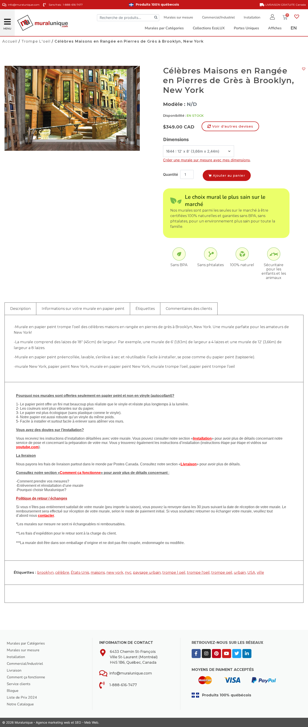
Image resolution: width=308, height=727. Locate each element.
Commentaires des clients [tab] (189, 308)
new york (114, 572)
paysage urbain (147, 572)
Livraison (14, 670)
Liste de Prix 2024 (22, 697)
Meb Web (91, 722)
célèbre (62, 572)
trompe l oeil (173, 572)
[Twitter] (236, 653)
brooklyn (45, 572)
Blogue (12, 690)
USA (251, 572)
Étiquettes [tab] (145, 308)
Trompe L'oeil (36, 41)
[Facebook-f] (196, 653)
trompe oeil (221, 572)
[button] (7, 19)
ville (260, 572)
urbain (240, 572)
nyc (128, 572)
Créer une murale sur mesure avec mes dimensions (206, 160)
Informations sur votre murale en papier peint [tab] (83, 308)
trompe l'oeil (198, 572)
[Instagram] (206, 653)
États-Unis (80, 572)
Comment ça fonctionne (26, 677)
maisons (98, 572)
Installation (252, 17)
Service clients (18, 683)
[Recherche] (155, 17)
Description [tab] (20, 308)
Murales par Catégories (26, 643)
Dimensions (176, 139)
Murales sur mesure (178, 17)
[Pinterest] (216, 653)
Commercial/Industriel (218, 17)
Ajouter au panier (229, 176)
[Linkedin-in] (246, 653)
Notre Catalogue (20, 704)
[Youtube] (226, 653)
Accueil (9, 41)
